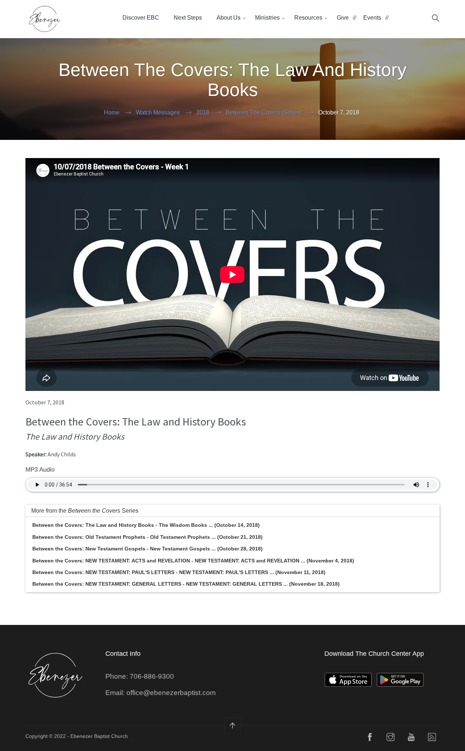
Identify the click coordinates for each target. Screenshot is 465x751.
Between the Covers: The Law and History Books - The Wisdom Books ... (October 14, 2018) (146, 525)
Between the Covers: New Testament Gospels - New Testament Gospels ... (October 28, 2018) (147, 549)
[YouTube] (411, 739)
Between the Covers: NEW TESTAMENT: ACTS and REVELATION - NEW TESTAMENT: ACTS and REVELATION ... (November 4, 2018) (193, 561)
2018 (202, 112)
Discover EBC (140, 18)
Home (112, 112)
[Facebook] (369, 739)
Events (372, 18)
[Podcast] (432, 739)
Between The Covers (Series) (264, 112)
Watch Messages (158, 112)
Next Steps (188, 18)
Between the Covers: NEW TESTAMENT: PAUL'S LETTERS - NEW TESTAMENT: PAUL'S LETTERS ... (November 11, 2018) (179, 572)
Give (343, 18)
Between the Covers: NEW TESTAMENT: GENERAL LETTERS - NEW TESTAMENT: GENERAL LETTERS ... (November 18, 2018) (186, 584)
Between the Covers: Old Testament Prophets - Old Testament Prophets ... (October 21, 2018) (147, 537)
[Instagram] (390, 739)
